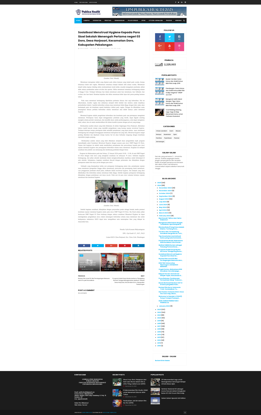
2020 (159, 318)
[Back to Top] (185, 412)
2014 (159, 335)
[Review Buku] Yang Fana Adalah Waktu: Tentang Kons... (171, 228)
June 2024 (163, 205)
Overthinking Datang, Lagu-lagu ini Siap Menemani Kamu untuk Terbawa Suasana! (174, 113)
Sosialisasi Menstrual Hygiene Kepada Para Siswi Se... (170, 255)
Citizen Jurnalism (156, 20)
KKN (115, 48)
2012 (159, 340)
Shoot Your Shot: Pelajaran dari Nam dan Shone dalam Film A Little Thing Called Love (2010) (134, 382)
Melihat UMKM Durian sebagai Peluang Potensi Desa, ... (170, 246)
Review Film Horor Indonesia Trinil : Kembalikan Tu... (169, 288)
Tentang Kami (83, 2)
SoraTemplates (87, 412)
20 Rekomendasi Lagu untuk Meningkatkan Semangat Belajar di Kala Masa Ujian (173, 382)
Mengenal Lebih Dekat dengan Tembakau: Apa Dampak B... (170, 223)
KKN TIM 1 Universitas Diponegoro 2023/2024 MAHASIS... (168, 265)
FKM (112, 48)
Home (76, 2)
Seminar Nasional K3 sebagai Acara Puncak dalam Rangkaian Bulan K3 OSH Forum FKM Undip (173, 391)
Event (171, 131)
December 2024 (165, 188)
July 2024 (163, 202)
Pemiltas (159, 138)
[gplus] (182, 2)
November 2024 (165, 191)
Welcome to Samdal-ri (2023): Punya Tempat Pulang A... (170, 297)
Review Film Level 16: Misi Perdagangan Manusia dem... (171, 259)
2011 (159, 343)
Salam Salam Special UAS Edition (173, 398)
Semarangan (119, 20)
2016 (159, 329)
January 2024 (164, 306)
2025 (159, 183)
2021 (159, 315)
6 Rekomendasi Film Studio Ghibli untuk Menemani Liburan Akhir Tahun (135, 392)
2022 (159, 312)
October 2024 (164, 193)
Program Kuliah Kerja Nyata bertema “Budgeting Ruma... (171, 250)
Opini (143, 20)
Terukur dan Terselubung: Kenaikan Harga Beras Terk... (171, 232)
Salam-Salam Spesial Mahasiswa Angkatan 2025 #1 (88, 265)
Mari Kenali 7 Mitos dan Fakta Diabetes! (170, 219)
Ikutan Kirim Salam (162, 360)
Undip (119, 48)
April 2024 (163, 210)
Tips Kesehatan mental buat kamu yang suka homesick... (170, 237)
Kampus (87, 20)
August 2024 (164, 199)
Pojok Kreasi (133, 20)
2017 (159, 326)
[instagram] (185, 2)
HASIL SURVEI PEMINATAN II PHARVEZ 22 (168, 302)
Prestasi (108, 20)
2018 (159, 323)
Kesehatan (97, 20)
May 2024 (163, 207)
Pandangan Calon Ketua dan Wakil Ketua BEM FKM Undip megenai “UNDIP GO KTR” (175, 91)
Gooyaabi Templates (109, 412)
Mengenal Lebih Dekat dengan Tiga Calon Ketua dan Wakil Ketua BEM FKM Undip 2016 (174, 102)
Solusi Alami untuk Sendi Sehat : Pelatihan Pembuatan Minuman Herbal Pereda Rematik (133, 264)
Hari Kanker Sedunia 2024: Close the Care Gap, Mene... (171, 293)
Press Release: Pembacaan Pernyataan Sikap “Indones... (171, 279)
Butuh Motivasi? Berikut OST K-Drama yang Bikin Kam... (171, 284)
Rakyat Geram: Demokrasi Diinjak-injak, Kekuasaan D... (170, 275)
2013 (159, 337)
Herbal (126, 255)
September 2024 (166, 196)
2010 (159, 346)
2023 (159, 309)
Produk (169, 20)
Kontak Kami (93, 2)
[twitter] (178, 2)
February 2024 (165, 216)
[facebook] (176, 2)
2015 (159, 332)
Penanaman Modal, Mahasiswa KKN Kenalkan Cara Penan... (171, 241)
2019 (159, 321)
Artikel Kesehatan (105, 48)
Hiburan (178, 20)
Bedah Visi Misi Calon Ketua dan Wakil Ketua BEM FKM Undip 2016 (174, 81)
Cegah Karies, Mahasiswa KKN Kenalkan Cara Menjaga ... (170, 270)
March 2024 (164, 213)
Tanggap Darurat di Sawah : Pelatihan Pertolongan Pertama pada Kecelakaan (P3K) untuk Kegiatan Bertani (111, 263)
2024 (159, 185)
